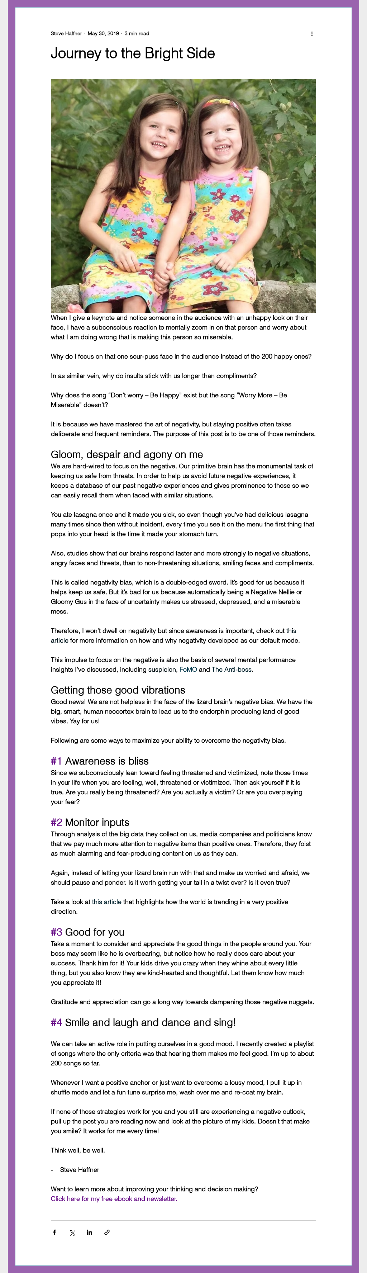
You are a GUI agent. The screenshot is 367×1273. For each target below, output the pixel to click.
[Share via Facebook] (54, 1232)
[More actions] (312, 33)
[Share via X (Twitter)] (71, 1232)
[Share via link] (107, 1232)
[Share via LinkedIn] (89, 1232)
